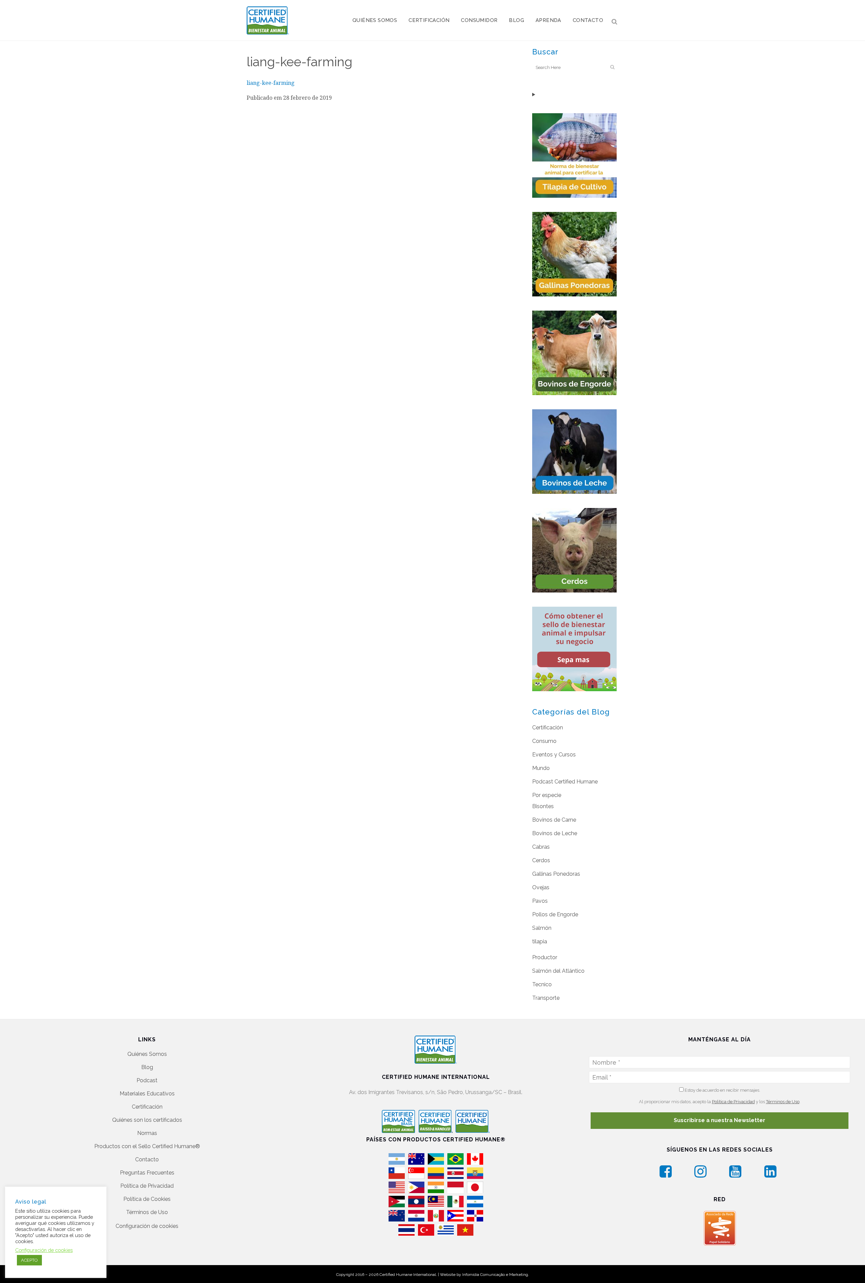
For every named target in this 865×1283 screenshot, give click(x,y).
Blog (147, 1067)
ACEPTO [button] (29, 1260)
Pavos (540, 901)
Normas (147, 1133)
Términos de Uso (147, 1212)
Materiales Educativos (147, 1093)
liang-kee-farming (271, 83)
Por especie (546, 795)
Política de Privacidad (147, 1186)
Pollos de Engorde (555, 914)
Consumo (544, 741)
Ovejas (540, 887)
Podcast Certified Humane (565, 781)
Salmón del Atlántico (558, 971)
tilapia (539, 941)
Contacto (147, 1159)
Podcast (147, 1080)
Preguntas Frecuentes (147, 1172)
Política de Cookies (147, 1199)
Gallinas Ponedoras (556, 874)
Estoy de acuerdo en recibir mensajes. (722, 1090)
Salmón (541, 928)
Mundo (541, 768)
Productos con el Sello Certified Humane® (147, 1146)
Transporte (546, 998)
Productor (544, 957)
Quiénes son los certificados (147, 1120)
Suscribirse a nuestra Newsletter (719, 1120)
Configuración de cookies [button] (147, 1226)
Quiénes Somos (147, 1054)
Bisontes (543, 806)
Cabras (541, 847)
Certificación (547, 727)
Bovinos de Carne (554, 820)
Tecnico (542, 984)
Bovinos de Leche (554, 833)
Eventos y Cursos (554, 754)
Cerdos (541, 860)
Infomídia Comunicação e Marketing (495, 1274)
